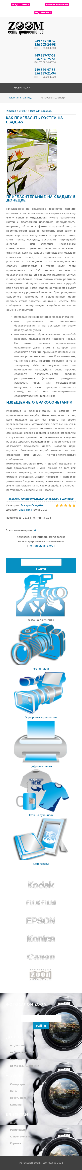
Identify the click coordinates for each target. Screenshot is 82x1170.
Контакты (16, 1104)
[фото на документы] (41, 615)
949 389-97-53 (44, 70)
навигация (21, 87)
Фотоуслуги (17, 1084)
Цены (13, 1091)
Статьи (23, 110)
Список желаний (20, 1136)
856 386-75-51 (45, 59)
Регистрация (37, 545)
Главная (11, 110)
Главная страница (20, 97)
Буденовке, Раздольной (25, 1059)
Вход (50, 545)
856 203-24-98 (45, 45)
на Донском (18, 1045)
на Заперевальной (22, 1052)
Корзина (15, 1143)
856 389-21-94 (45, 73)
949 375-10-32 (45, 41)
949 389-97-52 (44, 55)
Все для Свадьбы (41, 110)
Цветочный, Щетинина (24, 1066)
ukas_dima (25, 509)
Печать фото (18, 1098)
